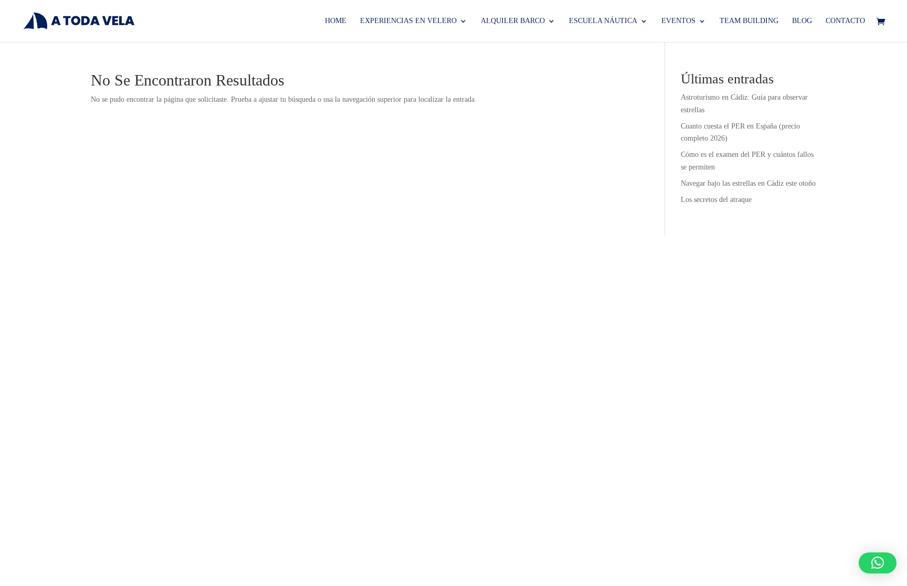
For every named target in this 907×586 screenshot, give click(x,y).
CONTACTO (845, 21)
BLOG (802, 21)
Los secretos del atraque (716, 200)
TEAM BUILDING (749, 21)
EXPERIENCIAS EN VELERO (408, 21)
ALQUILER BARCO (513, 21)
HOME (335, 21)
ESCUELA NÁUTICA (603, 21)
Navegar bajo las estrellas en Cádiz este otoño (748, 183)
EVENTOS (678, 21)
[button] (878, 562)
